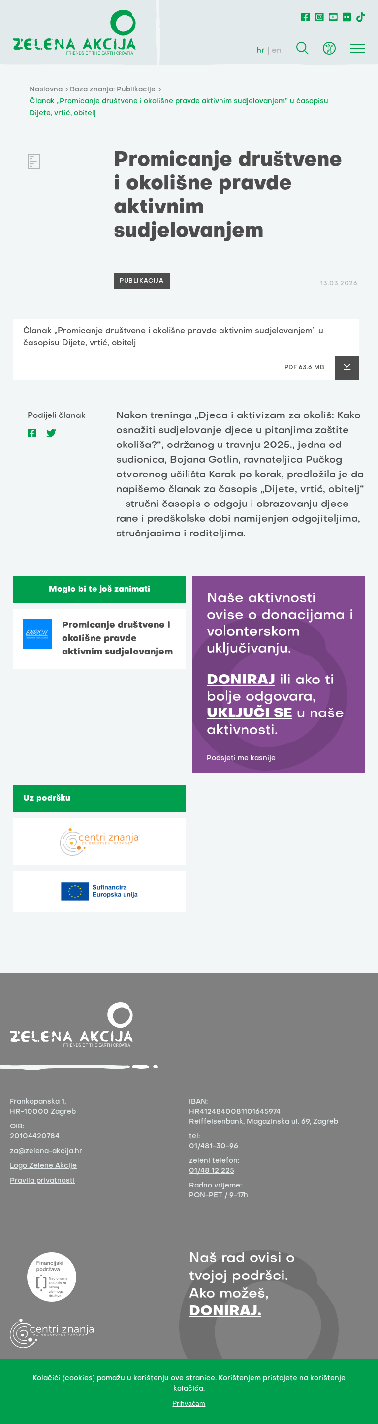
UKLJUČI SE (249, 713)
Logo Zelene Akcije (43, 1166)
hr (260, 51)
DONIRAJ (241, 680)
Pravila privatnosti (42, 1181)
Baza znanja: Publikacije (113, 90)
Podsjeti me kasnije (241, 758)
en (277, 51)
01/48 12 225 (211, 1171)
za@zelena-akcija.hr (46, 1151)
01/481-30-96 (213, 1146)
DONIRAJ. (225, 1311)
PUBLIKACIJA (142, 281)
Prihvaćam (188, 1403)
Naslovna (46, 90)
